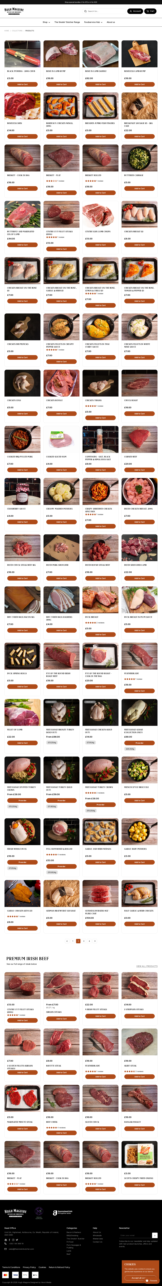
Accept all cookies (140, 1278)
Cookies (42, 1267)
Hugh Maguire (24, 1282)
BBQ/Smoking (72, 1235)
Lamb (69, 1251)
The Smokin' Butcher (76, 1239)
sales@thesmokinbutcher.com (21, 1249)
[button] (150, 11)
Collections (17, 31)
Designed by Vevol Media (40, 1282)
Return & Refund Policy (59, 1267)
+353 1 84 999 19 (16, 1244)
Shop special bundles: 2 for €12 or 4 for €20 (81, 2)
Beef (68, 1254)
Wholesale (97, 1235)
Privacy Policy (29, 1267)
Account (137, 11)
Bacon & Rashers (74, 1232)
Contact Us (97, 1242)
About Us (97, 1232)
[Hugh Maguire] (14, 11)
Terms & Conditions (11, 1267)
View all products (147, 966)
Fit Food (70, 1242)
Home (6, 31)
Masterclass (98, 1239)
